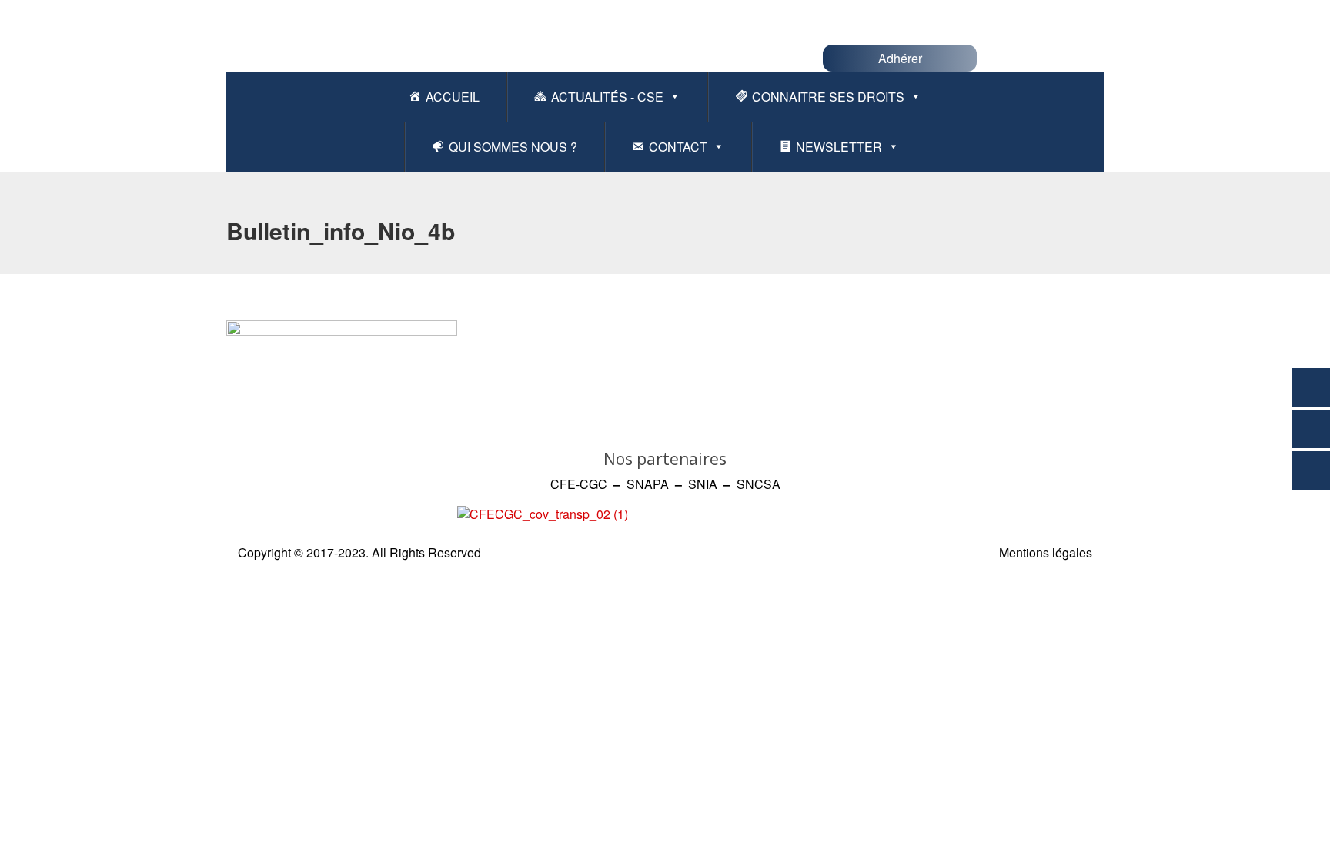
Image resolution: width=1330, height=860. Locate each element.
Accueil (453, 96)
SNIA (702, 484)
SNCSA (758, 484)
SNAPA (648, 484)
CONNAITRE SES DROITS (828, 96)
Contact (678, 147)
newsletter (839, 147)
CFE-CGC (578, 484)
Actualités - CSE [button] (607, 96)
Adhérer (900, 58)
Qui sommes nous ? (513, 147)
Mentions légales (1045, 552)
